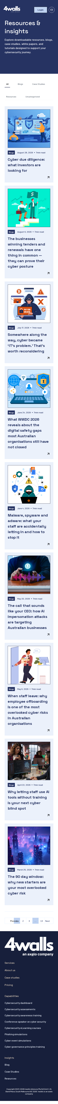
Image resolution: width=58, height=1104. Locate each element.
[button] (29, 10)
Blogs (20, 84)
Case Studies (38, 84)
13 (42, 920)
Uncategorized (33, 96)
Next (47, 921)
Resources (11, 96)
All (7, 84)
